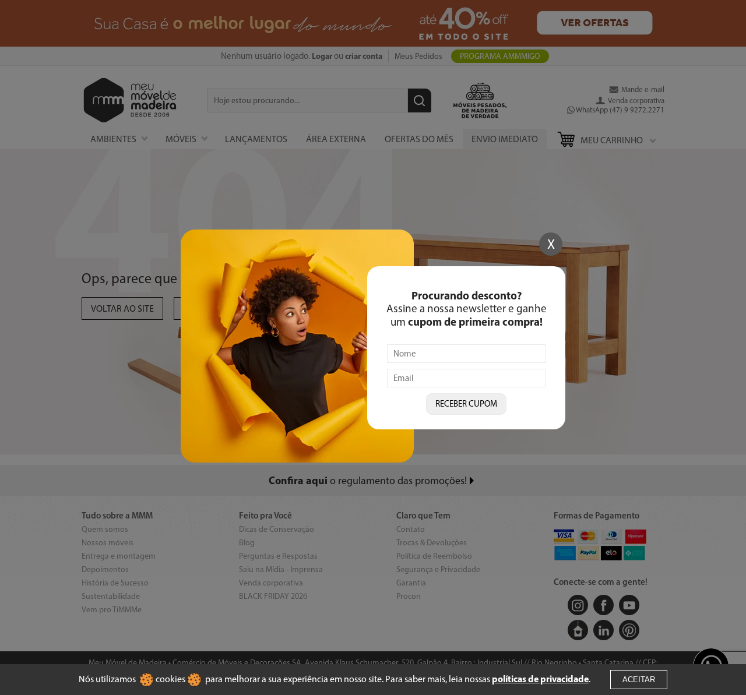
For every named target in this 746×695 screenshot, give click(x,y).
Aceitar (638, 679)
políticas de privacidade (540, 679)
